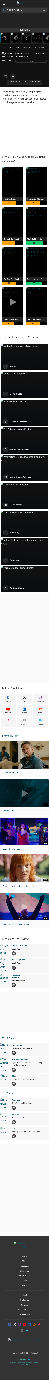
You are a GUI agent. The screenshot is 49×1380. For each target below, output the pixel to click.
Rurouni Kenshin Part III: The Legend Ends (37, 279)
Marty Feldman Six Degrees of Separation (37, 239)
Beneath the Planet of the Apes (13, 239)
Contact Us (24, 1300)
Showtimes (24, 1271)
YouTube (8, 712)
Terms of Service (24, 1310)
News (24, 1286)
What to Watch (24, 1276)
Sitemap (24, 1305)
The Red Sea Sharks (12, 279)
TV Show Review (18, 980)
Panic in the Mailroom (35, 199)
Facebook (8, 701)
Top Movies (9, 1038)
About (24, 1295)
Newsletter (24, 724)
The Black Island (34, 319)
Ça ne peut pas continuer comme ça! (16, 47)
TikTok (8, 724)
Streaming (25, 1266)
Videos (24, 1281)
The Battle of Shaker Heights (13, 319)
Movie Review (17, 949)
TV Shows (24, 1261)
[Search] (44, 10)
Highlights (24, 30)
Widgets (40, 724)
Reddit (40, 712)
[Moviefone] (24, 3)
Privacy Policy (24, 1315)
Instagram (40, 701)
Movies (24, 1256)
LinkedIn (24, 712)
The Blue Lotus (10, 199)
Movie (31, 61)
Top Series (8, 1093)
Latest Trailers (10, 736)
